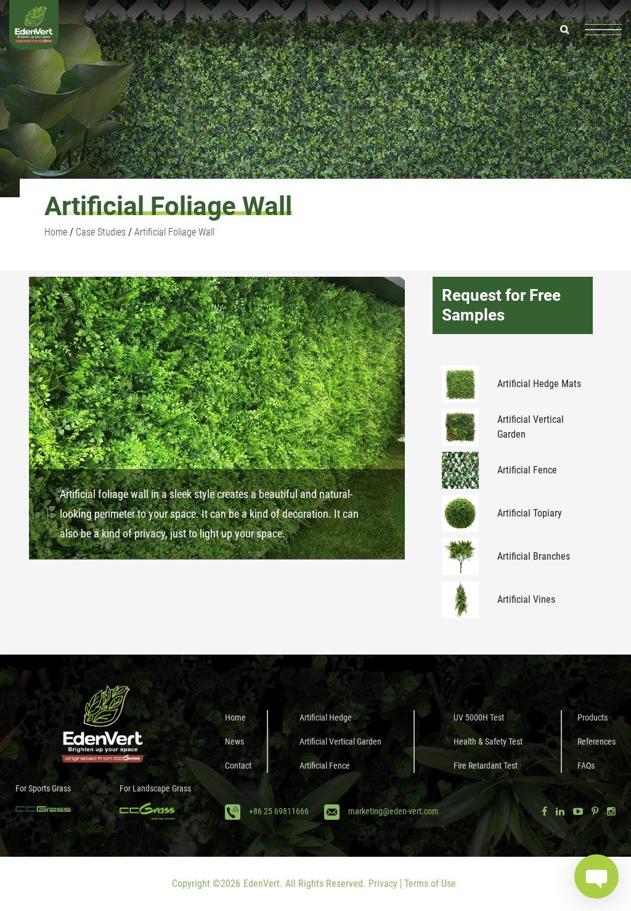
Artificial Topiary (529, 513)
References (596, 741)
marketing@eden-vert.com (393, 811)
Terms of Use (430, 883)
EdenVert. (262, 883)
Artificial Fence (527, 470)
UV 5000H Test (479, 717)
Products (592, 717)
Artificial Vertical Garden (530, 427)
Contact (238, 765)
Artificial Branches (533, 556)
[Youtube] (578, 811)
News (234, 741)
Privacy (382, 883)
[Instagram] (611, 811)
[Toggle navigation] (603, 29)
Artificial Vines (526, 599)
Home (235, 717)
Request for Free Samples (501, 305)
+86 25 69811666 (279, 811)
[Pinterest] (595, 811)
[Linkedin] (560, 811)
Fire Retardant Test (486, 765)
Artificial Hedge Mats (539, 384)
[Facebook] (544, 811)
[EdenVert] (34, 29)
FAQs (586, 765)
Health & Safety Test (488, 741)
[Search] (564, 29)
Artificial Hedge (325, 717)
